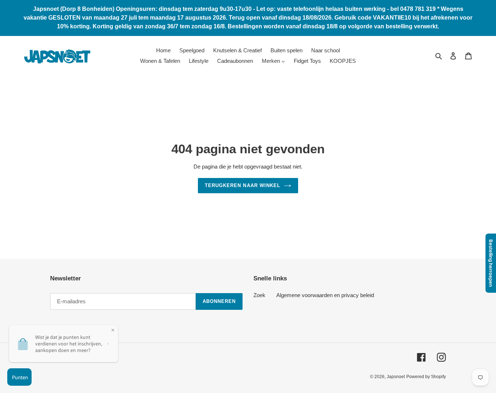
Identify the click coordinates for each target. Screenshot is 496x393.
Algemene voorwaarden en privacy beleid (325, 295)
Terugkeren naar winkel (242, 185)
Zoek (259, 295)
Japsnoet (396, 376)
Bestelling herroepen (491, 263)
